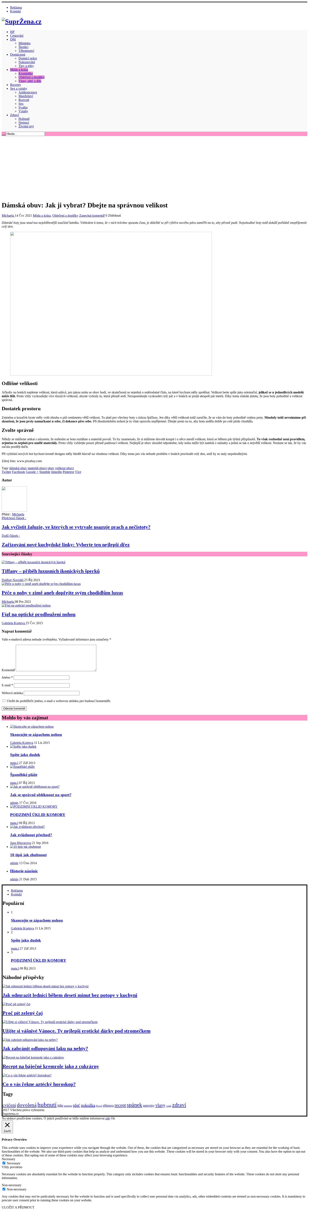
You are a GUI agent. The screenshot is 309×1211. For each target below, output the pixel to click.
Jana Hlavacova (20, 843)
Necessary (13, 1163)
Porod (99, 1106)
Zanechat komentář (92, 215)
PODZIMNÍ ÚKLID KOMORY (37, 815)
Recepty (15, 84)
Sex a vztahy (18, 88)
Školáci (23, 47)
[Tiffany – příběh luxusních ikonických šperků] (33, 562)
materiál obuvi (37, 468)
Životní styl (26, 126)
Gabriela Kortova (14, 623)
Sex (21, 103)
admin (14, 803)
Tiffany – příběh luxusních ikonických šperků (51, 571)
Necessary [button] (8, 1159)
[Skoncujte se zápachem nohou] (32, 726)
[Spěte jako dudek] (23, 746)
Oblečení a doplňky (31, 77)
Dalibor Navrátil (13, 580)
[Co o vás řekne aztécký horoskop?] (27, 1075)
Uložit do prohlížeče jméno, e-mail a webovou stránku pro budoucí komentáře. (59, 701)
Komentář (8, 670)
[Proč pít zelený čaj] (16, 1004)
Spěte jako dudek (25, 754)
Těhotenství (26, 50)
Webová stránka (12, 693)
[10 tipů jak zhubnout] (25, 846)
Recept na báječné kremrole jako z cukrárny (51, 1066)
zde (107, 1118)
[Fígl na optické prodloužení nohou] (26, 605)
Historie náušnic (24, 871)
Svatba (23, 107)
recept (120, 1105)
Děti (13, 39)
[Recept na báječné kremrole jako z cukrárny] (33, 1057)
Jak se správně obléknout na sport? (40, 795)
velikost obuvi (64, 468)
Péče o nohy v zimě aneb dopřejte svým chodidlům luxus (62, 592)
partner (68, 1105)
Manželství (25, 96)
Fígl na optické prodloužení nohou (38, 614)
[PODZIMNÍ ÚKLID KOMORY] (34, 806)
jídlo (60, 1105)
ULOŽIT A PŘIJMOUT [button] (18, 1207)
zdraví (179, 1105)
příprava (108, 1105)
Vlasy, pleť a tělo (29, 81)
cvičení (9, 1105)
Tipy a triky (26, 66)
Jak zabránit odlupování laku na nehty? (45, 1048)
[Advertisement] (154, 167)
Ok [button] (113, 1118)
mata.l (14, 763)
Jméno (7, 677)
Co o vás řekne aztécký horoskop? (39, 1084)
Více (78, 472)
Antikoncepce (27, 92)
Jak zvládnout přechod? (31, 835)
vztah (168, 1106)
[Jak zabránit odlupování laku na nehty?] (30, 1040)
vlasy (160, 1105)
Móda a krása (19, 69)
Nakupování (26, 62)
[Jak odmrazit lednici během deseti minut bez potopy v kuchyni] (45, 986)
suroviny (148, 1105)
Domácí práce (27, 58)
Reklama (16, 7)
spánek (134, 1105)
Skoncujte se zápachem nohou (36, 734)
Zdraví (14, 115)
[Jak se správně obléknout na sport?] (34, 786)
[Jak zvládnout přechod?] (27, 826)
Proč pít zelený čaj (23, 1013)
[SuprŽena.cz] (21, 21)
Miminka (24, 43)
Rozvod (23, 100)
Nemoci (23, 122)
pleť (76, 1105)
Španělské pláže (23, 774)
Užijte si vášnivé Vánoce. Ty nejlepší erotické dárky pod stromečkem (77, 1031)
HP (12, 32)
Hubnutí (23, 119)
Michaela (8, 215)
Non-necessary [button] (11, 1185)
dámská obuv (18, 468)
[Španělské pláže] (22, 766)
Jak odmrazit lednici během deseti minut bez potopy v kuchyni (70, 995)
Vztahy (23, 111)
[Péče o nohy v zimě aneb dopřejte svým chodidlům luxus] (41, 584)
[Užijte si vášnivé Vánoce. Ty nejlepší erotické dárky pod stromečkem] (50, 1022)
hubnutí (47, 1104)
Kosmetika (25, 73)
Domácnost (17, 54)
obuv (51, 468)
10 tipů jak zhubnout (28, 855)
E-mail (7, 685)
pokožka (88, 1105)
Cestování (16, 35)
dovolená (27, 1105)
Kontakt (15, 11)
